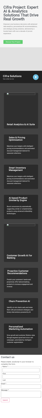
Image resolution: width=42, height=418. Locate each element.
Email (3, 383)
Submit (5, 400)
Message (5, 390)
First (4, 373)
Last (4, 380)
